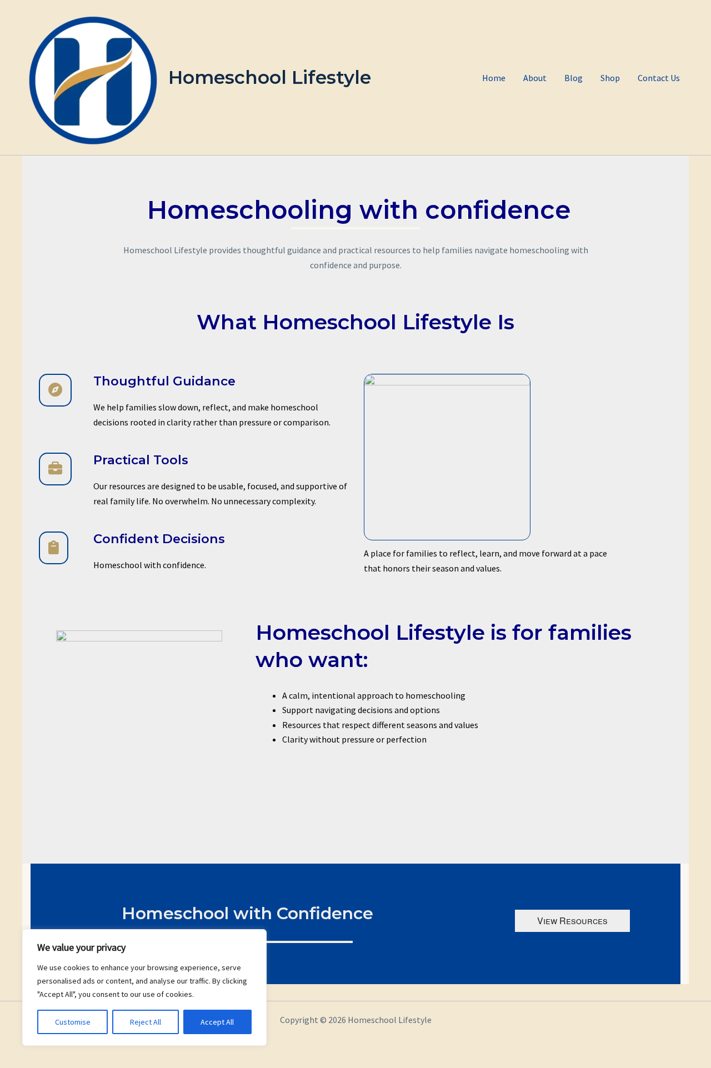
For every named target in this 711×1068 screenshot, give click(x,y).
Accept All (217, 1022)
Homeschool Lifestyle (269, 77)
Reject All (145, 1022)
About (535, 77)
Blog (573, 77)
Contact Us (659, 77)
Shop (610, 77)
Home (493, 77)
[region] (144, 987)
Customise (73, 1022)
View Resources (572, 920)
